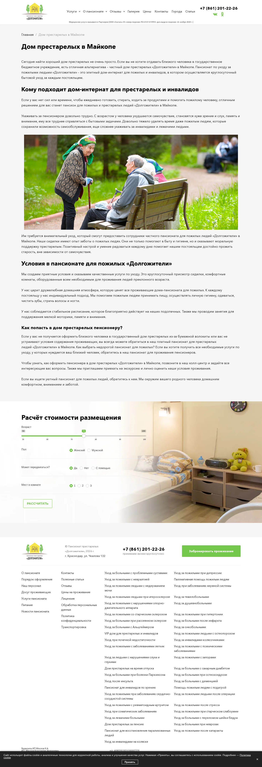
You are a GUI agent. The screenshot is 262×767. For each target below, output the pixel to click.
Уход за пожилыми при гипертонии (198, 614)
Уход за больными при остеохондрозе (200, 674)
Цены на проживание (75, 592)
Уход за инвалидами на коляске (126, 741)
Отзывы (115, 11)
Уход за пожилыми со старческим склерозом (136, 614)
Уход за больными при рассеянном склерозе (135, 620)
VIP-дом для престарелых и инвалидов (131, 633)
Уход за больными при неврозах (196, 724)
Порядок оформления (36, 579)
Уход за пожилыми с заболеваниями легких (134, 646)
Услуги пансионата (34, 598)
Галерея (134, 11)
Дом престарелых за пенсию (124, 724)
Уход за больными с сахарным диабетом (202, 668)
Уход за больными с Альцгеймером (129, 627)
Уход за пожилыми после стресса (197, 705)
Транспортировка (73, 627)
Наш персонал (31, 585)
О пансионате (93, 11)
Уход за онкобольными (190, 627)
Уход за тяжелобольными (191, 597)
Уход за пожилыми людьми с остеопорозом (204, 633)
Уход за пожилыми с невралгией (127, 579)
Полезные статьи (72, 579)
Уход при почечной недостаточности (130, 640)
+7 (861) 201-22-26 (219, 8)
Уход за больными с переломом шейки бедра (206, 717)
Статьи (190, 11)
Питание (27, 605)
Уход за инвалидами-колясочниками (199, 640)
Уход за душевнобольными (193, 603)
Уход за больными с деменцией (196, 681)
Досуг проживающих (36, 592)
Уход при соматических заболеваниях (131, 711)
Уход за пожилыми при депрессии (198, 573)
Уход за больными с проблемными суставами (136, 573)
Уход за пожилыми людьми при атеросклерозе (137, 597)
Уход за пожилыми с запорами (195, 657)
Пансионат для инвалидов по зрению (130, 687)
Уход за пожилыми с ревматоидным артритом (137, 705)
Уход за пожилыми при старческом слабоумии (206, 711)
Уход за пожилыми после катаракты (198, 730)
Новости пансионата (35, 611)
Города (177, 11)
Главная (27, 35)
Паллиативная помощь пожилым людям (201, 579)
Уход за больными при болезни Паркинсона (135, 674)
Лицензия (68, 598)
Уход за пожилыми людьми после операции (204, 694)
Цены (147, 11)
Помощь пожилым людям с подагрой (200, 687)
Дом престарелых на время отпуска (129, 668)
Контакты (161, 11)
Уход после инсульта (119, 681)
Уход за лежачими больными (124, 717)
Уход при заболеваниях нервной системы (202, 585)
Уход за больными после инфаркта (198, 620)
